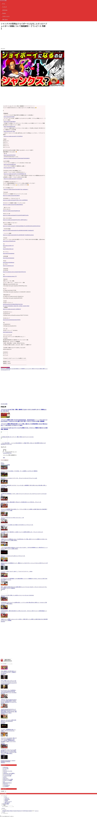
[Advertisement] (24, 39)
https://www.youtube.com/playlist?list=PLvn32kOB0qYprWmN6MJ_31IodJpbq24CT (18, 230)
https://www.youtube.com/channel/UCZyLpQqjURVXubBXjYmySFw (16, 215)
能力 (33, 368)
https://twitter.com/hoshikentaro (8, 262)
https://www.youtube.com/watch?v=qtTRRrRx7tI (12, 309)
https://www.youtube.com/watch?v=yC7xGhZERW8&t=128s (15, 173)
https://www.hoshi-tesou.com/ (8, 265)
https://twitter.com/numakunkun (8, 253)
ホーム (5, 796)
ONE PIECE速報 (5, 803)
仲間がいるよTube (11, 368)
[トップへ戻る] (0, 815)
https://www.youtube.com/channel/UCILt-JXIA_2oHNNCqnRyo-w (15, 219)
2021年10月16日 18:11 (7, 453)
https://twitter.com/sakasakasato (8, 257)
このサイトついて (8, 801)
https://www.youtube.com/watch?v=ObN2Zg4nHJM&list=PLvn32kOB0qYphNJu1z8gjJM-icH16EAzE (21, 225)
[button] (13, 806)
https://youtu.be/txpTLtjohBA (9, 116)
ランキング (6, 798)
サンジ (25, 368)
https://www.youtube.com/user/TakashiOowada (11, 210)
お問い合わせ (7, 802)
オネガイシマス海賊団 (5, 367)
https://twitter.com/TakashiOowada (9, 241)
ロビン (2, 368)
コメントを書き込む (4, 460)
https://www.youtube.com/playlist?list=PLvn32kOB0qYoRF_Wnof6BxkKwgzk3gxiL (18, 234)
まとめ (39, 368)
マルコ (4, 369)
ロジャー (7, 369)
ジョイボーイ (29, 368)
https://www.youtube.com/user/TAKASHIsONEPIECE (13, 204)
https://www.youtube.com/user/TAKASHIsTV (11, 195)
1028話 (16, 368)
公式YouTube (7, 799)
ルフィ (5, 368)
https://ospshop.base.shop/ (7, 332)
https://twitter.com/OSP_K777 (8, 245)
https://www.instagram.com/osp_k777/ (10, 276)
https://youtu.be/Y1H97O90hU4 (9, 121)
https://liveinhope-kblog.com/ (8, 248)
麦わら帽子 (42, 368)
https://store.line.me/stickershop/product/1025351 (11, 319)
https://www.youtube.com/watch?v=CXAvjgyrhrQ (13, 178)
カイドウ (19, 368)
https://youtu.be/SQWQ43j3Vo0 (9, 155)
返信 (4, 457)
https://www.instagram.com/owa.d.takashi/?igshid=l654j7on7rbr (14, 271)
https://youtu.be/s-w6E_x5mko (9, 131)
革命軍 (22, 368)
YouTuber (6, 800)
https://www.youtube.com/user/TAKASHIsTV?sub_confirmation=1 (16, 189)
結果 (7, 368)
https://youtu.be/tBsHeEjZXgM (9, 126)
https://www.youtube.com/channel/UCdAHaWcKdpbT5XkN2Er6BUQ (17, 158)
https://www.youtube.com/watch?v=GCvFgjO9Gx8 (13, 136)
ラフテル (36, 368)
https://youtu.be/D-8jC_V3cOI (9, 167)
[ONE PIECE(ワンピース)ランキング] (6, 661)
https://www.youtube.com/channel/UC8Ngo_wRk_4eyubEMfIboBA (15, 200)
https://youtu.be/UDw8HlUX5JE (10, 164)
